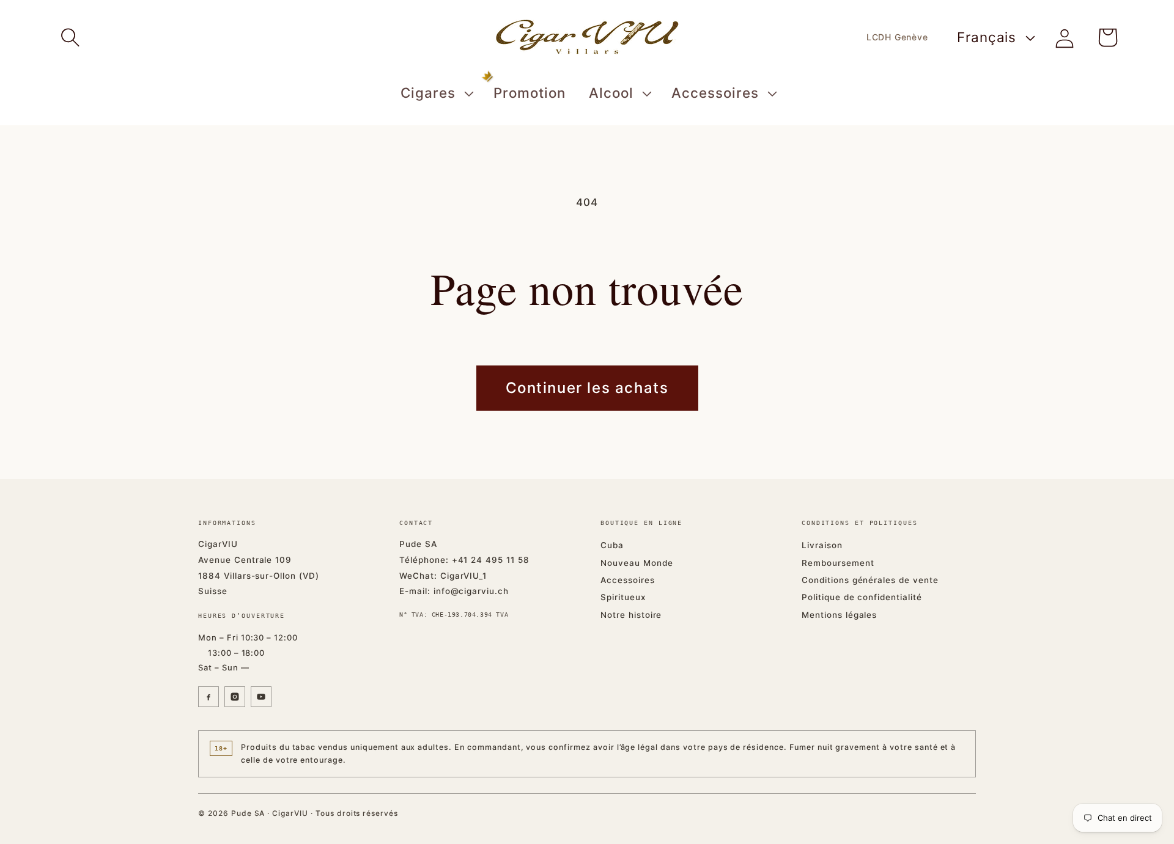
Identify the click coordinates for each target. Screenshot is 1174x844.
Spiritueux (623, 597)
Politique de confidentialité (862, 597)
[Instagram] (234, 696)
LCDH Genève (897, 37)
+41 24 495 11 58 (491, 560)
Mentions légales (839, 615)
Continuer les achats (587, 388)
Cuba (612, 545)
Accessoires (627, 580)
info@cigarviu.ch (471, 591)
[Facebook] (208, 696)
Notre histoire (631, 615)
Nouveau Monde (636, 563)
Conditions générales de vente (870, 580)
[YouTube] (261, 696)
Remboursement (838, 563)
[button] (70, 37)
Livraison (822, 545)
